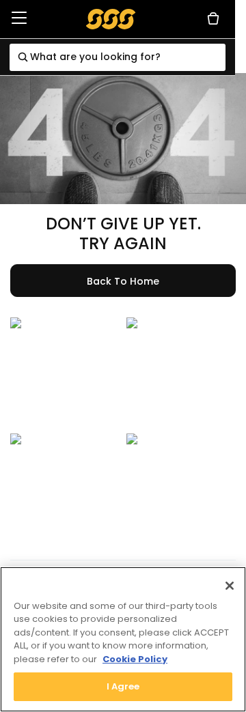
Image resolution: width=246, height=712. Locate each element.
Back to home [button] (123, 281)
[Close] (230, 586)
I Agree (123, 686)
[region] (123, 639)
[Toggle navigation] (19, 18)
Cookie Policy (134, 659)
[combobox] (118, 57)
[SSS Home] (111, 18)
